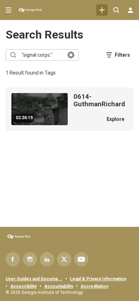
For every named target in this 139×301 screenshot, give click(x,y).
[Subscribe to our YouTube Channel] (81, 259)
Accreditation (94, 286)
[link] (102, 10)
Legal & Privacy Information (98, 278)
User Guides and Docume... (34, 278)
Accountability (58, 286)
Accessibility (23, 286)
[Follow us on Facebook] (13, 259)
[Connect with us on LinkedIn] (47, 259)
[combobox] (41, 54)
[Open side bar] (8, 10)
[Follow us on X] (64, 259)
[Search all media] (116, 10)
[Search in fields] (70, 55)
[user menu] (130, 10)
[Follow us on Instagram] (30, 259)
